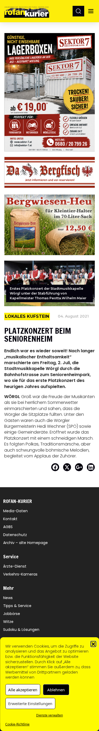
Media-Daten (15, 511)
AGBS (8, 526)
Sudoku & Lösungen (21, 629)
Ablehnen (56, 689)
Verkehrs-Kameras (20, 574)
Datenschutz (15, 534)
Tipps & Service (17, 605)
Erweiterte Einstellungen (30, 703)
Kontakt (10, 518)
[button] (93, 644)
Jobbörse (11, 613)
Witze (8, 621)
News (8, 597)
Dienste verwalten (49, 715)
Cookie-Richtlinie (17, 724)
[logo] (26, 11)
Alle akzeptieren (22, 689)
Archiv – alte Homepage (25, 542)
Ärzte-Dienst (14, 566)
